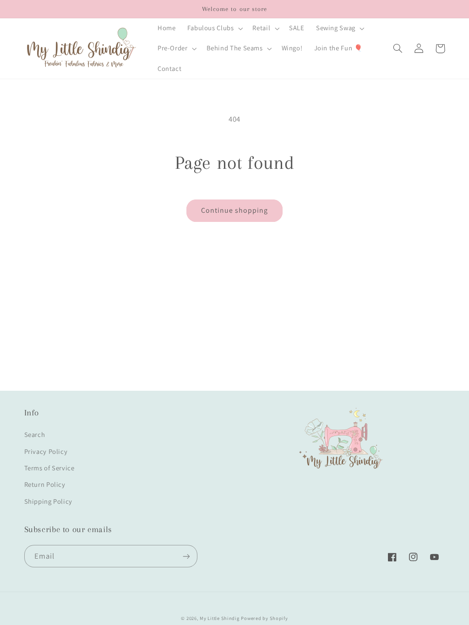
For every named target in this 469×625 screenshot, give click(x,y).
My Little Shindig (220, 618)
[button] (214, 28)
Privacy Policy (46, 451)
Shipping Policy (48, 501)
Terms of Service (49, 467)
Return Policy (44, 484)
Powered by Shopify (264, 618)
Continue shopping (234, 210)
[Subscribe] (185, 556)
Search (34, 434)
